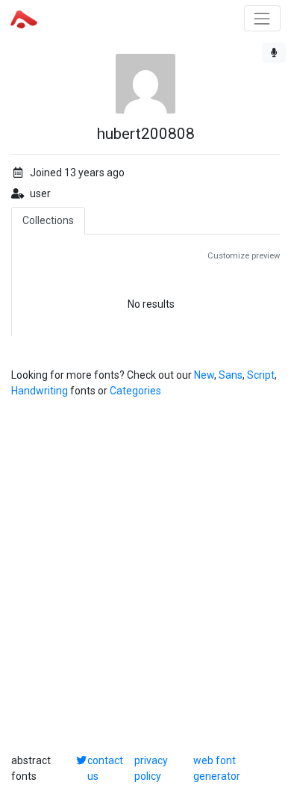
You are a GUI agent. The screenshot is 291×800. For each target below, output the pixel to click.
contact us (105, 768)
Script (261, 375)
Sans (230, 375)
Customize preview (243, 256)
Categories (135, 391)
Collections (48, 220)
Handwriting (39, 391)
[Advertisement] (145, 576)
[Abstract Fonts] (23, 18)
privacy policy (151, 768)
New (204, 375)
